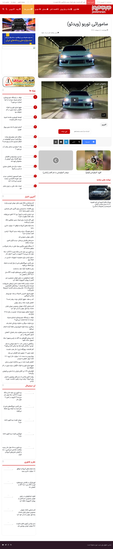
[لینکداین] (66, 142)
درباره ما (13, 2)
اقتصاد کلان (54, 9)
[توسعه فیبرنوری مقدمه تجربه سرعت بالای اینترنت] (29, 120)
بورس (11, 9)
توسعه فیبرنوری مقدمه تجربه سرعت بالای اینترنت (13, 118)
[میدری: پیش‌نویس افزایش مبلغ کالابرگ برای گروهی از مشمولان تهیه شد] (29, 159)
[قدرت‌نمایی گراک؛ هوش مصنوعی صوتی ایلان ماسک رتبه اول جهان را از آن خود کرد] (8, 515)
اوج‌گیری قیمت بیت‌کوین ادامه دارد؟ (12, 435)
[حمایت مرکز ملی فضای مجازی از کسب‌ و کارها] (29, 169)
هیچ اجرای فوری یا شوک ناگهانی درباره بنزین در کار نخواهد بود (14, 109)
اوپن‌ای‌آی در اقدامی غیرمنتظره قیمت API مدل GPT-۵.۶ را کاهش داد (26, 484)
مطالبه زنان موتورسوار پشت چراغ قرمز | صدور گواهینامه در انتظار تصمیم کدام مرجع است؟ (12, 139)
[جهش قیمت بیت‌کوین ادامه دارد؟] (29, 425)
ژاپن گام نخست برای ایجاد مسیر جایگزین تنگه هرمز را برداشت (67, 2)
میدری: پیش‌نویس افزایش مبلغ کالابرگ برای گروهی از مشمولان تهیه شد (13, 158)
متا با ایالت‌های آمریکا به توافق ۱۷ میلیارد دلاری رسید (26, 470)
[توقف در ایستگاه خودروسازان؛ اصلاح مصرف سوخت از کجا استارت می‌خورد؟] (29, 100)
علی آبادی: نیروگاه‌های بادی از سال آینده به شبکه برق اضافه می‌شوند (12, 408)
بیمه (17, 9)
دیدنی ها (27, 9)
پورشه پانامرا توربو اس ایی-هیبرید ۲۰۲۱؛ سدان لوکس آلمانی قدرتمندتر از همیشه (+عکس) (100, 204)
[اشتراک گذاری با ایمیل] (61, 142)
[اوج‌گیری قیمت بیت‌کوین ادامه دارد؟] (29, 439)
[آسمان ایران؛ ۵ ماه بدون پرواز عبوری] (29, 130)
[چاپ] (56, 142)
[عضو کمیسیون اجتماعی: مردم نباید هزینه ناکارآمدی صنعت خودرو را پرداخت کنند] (29, 179)
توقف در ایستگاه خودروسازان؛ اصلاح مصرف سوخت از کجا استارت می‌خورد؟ (13, 99)
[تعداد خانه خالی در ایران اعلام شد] (29, 189)
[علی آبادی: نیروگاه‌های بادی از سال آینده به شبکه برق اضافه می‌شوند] (29, 411)
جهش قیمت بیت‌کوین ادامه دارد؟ (13, 421)
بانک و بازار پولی (65, 9)
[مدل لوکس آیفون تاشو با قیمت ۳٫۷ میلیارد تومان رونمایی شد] (8, 529)
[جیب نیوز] (101, 9)
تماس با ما (6, 2)
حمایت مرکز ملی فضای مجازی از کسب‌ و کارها (12, 167)
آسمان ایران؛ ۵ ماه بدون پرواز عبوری (13, 128)
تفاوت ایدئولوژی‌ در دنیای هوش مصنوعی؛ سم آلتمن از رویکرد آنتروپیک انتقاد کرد (26, 498)
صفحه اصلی (21, 2)
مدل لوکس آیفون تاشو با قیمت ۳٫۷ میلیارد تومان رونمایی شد (25, 524)
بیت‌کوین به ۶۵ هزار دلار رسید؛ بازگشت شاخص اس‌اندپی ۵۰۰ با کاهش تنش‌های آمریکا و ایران (12, 451)
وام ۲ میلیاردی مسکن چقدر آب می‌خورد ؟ (12, 148)
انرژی (75, 9)
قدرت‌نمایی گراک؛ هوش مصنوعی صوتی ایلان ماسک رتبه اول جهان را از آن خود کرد (26, 512)
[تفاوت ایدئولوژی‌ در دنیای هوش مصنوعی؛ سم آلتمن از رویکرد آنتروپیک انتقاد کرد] (8, 501)
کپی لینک (64, 131)
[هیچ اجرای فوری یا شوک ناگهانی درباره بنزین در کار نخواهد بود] (29, 110)
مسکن (44, 9)
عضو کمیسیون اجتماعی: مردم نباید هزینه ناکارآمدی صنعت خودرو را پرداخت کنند (12, 178)
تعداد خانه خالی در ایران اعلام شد (12, 187)
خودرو (37, 9)
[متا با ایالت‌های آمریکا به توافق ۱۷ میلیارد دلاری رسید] (8, 474)
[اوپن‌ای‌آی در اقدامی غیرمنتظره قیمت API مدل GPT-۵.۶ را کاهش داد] (8, 487)
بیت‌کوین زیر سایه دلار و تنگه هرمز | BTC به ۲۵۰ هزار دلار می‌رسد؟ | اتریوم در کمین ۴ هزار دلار (13, 396)
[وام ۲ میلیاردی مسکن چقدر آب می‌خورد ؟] (29, 150)
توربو (103, 124)
